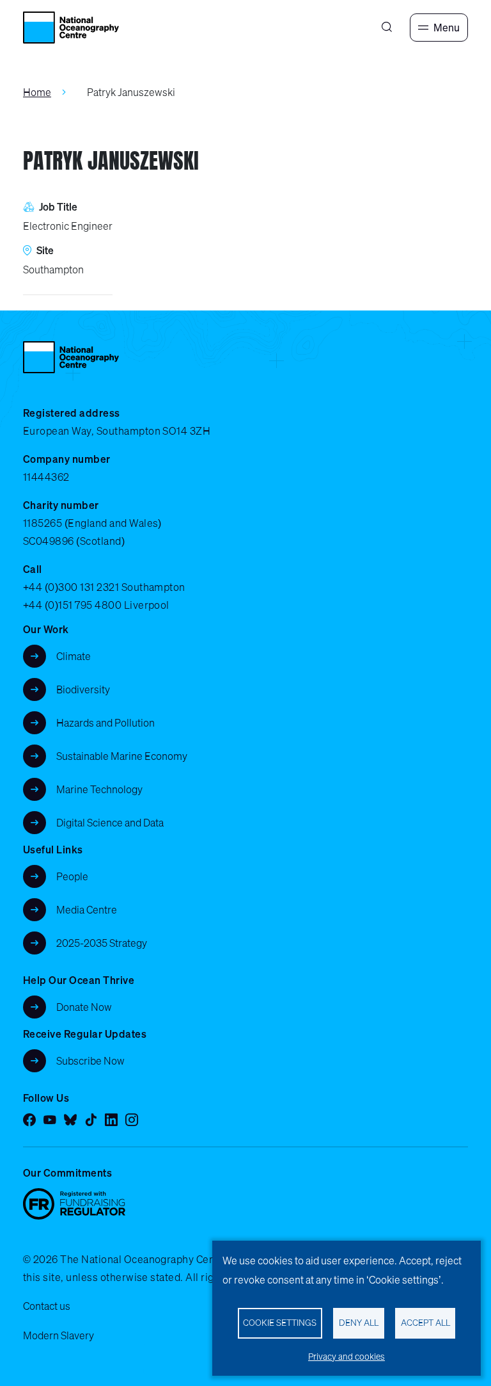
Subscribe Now (90, 1061)
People (72, 876)
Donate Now (84, 1007)
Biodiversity (83, 689)
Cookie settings (279, 1322)
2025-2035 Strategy (101, 943)
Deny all (358, 1322)
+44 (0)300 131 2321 (71, 587)
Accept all (425, 1322)
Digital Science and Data (110, 823)
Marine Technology (99, 789)
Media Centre (86, 910)
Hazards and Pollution (105, 723)
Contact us (46, 1306)
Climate (73, 656)
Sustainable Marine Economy (121, 756)
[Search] (387, 27)
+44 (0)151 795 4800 (72, 605)
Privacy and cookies (346, 1356)
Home (37, 92)
